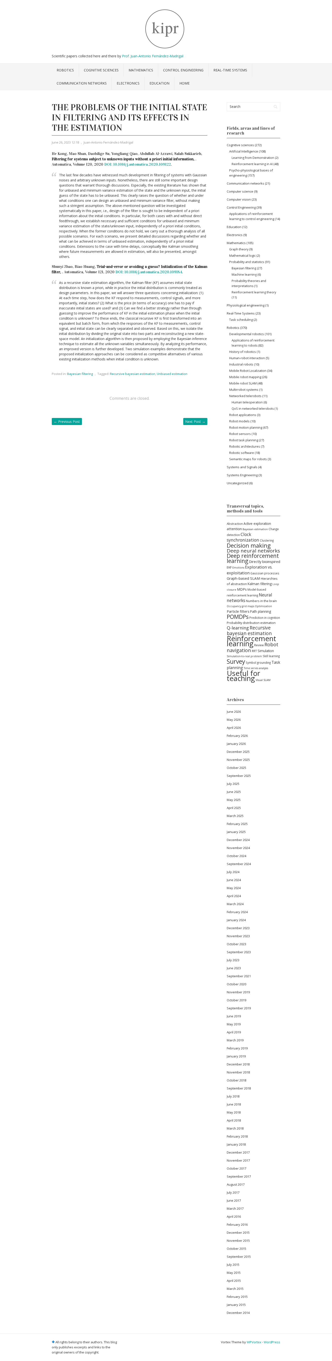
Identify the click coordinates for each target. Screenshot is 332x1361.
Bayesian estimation (255, 529)
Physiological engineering (245, 305)
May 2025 (234, 800)
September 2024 (239, 864)
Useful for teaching (243, 675)
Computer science (240, 191)
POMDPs (238, 617)
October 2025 (236, 768)
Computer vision (239, 199)
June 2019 (234, 1016)
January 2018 (236, 1144)
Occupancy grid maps (240, 606)
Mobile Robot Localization (247, 370)
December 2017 (238, 1152)
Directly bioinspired (264, 561)
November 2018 (238, 1072)
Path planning (260, 611)
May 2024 (234, 888)
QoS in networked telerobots (253, 409)
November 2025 (238, 759)
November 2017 (238, 1160)
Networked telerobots (245, 396)
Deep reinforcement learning (253, 558)
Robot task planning (243, 440)
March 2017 (235, 1208)
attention (234, 529)
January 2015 (236, 1304)
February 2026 (237, 735)
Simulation (266, 650)
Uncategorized (237, 483)
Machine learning (244, 274)
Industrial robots (241, 364)
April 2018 (234, 1120)
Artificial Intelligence (243, 151)
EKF (229, 567)
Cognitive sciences (101, 70)
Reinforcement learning (251, 641)
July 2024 (233, 872)
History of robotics (242, 351)
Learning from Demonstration (253, 158)
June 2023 (234, 968)
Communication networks (82, 83)
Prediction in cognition (264, 618)
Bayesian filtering (80, 374)
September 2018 (239, 1088)
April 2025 (234, 808)
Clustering (267, 540)
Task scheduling (241, 319)
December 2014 (238, 1312)
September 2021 (239, 976)
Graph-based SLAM (243, 578)
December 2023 (238, 928)
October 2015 (236, 1248)
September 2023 (239, 952)
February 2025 (237, 824)
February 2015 (237, 1296)
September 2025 (239, 776)
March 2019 (235, 1040)
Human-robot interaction (247, 358)
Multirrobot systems (243, 389)
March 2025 (235, 816)
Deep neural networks (253, 550)
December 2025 (238, 751)
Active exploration (257, 523)
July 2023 (233, 960)
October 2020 (236, 984)
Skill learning (271, 656)
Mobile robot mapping (245, 377)
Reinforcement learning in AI (252, 164)
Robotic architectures (244, 446)
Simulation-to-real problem (244, 656)
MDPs (242, 589)
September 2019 (239, 1008)
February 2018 (237, 1136)
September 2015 (239, 1256)
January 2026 (236, 743)
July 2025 (233, 784)
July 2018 (233, 1096)
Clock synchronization (243, 537)
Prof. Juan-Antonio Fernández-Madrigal (152, 56)
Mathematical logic (242, 255)
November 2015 (238, 1240)
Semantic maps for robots (248, 459)
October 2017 (236, 1168)
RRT (254, 651)
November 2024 (238, 848)
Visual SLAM (263, 680)
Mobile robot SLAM (243, 383)
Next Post (195, 421)
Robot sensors (240, 434)
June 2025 (234, 792)
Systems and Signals (242, 467)
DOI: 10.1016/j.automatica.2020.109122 (137, 164)
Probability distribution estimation (251, 623)
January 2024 (236, 920)
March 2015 (235, 1288)
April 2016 (234, 1216)
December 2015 (238, 1232)
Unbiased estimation (172, 374)
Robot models (239, 421)
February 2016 (237, 1224)
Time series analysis (256, 668)
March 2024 (235, 904)
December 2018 (238, 1064)
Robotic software (241, 453)
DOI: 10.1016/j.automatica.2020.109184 (148, 272)
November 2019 (238, 992)
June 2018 (234, 1104)
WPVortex (254, 1342)
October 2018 (236, 1080)
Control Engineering (183, 70)
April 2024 (234, 896)
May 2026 (234, 719)
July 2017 (233, 1192)
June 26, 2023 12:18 (65, 142)
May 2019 (234, 1024)
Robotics (65, 70)
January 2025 (236, 832)
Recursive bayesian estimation (132, 374)
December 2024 (238, 840)
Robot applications (242, 415)
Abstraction (235, 524)
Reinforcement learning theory (254, 292)
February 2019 (237, 1048)
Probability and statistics (246, 262)
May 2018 (234, 1112)
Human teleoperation (247, 402)
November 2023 (238, 936)
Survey (236, 661)
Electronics (128, 83)
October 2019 (236, 1000)
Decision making (249, 545)
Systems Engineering (242, 475)
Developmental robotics (246, 334)
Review (259, 645)
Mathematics (141, 70)
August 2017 (236, 1184)
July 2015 (233, 1264)
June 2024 (234, 880)
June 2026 (234, 711)
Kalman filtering (260, 583)
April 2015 (234, 1280)
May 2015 (234, 1272)
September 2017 (239, 1176)
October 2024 (236, 856)
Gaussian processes (264, 573)
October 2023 (236, 944)
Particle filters (238, 611)
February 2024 (237, 912)
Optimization (263, 606)
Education (159, 83)
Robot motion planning (245, 427)
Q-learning (238, 628)
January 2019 (236, 1056)
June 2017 (234, 1200)
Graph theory (238, 249)
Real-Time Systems (230, 70)
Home (184, 83)
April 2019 (234, 1032)
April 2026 (234, 727)
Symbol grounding (258, 662)
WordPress (272, 1342)
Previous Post (67, 421)
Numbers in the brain (261, 601)
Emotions (238, 567)
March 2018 (235, 1128)
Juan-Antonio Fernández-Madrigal (108, 142)
